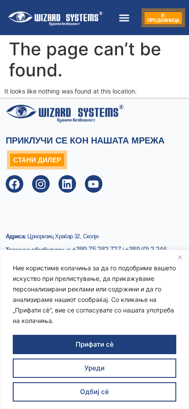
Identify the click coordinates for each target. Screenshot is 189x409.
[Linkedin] (67, 184)
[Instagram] (41, 184)
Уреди (94, 368)
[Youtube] (93, 184)
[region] (94, 329)
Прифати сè (95, 344)
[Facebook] (14, 184)
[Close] (179, 257)
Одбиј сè (94, 391)
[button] (124, 17)
